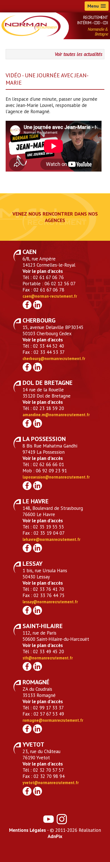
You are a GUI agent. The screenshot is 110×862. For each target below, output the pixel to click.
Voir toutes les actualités (78, 54)
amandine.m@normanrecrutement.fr (56, 414)
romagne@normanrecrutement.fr (53, 720)
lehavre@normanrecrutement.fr (51, 539)
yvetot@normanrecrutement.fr (51, 782)
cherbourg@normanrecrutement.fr (54, 358)
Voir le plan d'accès (43, 271)
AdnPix (55, 836)
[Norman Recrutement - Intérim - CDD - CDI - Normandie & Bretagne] (31, 25)
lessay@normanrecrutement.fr (50, 601)
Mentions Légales (27, 830)
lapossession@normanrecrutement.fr (56, 477)
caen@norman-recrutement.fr (50, 296)
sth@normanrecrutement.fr (48, 658)
